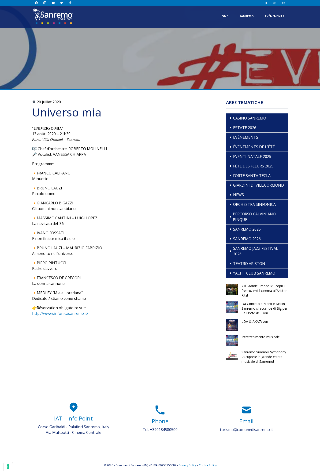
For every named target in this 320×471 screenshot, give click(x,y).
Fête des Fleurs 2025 (253, 166)
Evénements (274, 16)
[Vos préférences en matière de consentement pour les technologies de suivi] (8, 466)
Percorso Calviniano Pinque (254, 216)
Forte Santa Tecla (252, 175)
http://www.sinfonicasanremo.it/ (60, 313)
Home (224, 16)
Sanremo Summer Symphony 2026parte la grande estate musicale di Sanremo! (264, 357)
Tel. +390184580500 (160, 429)
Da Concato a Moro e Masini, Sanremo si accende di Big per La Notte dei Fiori (264, 308)
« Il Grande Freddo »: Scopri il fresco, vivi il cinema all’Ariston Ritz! (264, 290)
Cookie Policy (208, 465)
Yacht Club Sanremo (254, 273)
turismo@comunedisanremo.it (246, 429)
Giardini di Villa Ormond (258, 185)
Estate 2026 (244, 127)
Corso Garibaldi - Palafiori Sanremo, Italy (73, 426)
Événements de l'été (254, 146)
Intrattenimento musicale (261, 337)
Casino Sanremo (249, 118)
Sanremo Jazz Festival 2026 (255, 251)
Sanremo (246, 16)
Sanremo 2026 (247, 238)
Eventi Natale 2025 (252, 156)
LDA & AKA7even (255, 321)
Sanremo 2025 (247, 229)
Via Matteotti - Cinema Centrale (73, 432)
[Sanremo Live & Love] (52, 16)
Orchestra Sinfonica (254, 204)
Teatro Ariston (249, 263)
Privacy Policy (188, 465)
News (238, 194)
